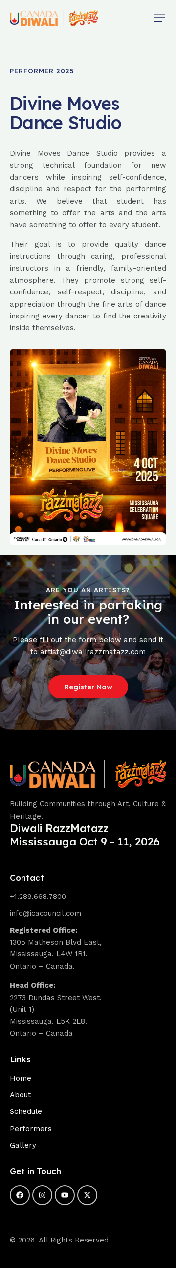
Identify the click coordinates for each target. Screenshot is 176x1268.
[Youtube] (65, 1195)
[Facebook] (20, 1195)
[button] (159, 18)
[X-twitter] (87, 1195)
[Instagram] (42, 1195)
